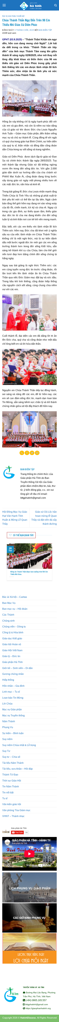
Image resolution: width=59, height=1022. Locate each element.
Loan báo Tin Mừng (12, 697)
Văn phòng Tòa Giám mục (16, 810)
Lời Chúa (7, 703)
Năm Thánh (8, 721)
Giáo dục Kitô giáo (12, 638)
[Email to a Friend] (37, 453)
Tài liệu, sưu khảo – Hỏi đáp (17, 768)
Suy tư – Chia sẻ (11, 756)
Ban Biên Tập (45, 30)
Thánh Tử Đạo (10, 774)
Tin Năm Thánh (10, 786)
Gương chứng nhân (13, 674)
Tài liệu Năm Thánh (13, 762)
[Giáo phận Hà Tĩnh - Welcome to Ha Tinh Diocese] (29, 5)
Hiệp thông (8, 679)
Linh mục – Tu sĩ (11, 691)
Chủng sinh (8, 620)
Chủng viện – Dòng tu (14, 626)
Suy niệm (7, 739)
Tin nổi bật (20, 16)
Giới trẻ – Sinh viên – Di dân (17, 668)
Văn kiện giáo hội (11, 804)
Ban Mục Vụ (8, 603)
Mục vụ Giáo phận (9, 16)
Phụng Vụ (7, 727)
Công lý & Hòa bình (12, 632)
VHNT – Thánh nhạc (13, 816)
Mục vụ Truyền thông (13, 715)
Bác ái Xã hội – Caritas (14, 597)
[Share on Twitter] (32, 453)
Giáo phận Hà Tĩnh (12, 662)
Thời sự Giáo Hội (11, 780)
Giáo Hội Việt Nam (12, 650)
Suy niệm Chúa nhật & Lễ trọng (19, 745)
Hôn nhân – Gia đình (13, 685)
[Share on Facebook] (27, 453)
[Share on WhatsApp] (22, 453)
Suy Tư (6, 751)
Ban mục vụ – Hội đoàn (14, 608)
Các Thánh (8, 614)
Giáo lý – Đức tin (11, 656)
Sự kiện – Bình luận (13, 733)
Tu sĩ (4, 798)
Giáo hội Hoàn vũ (11, 644)
